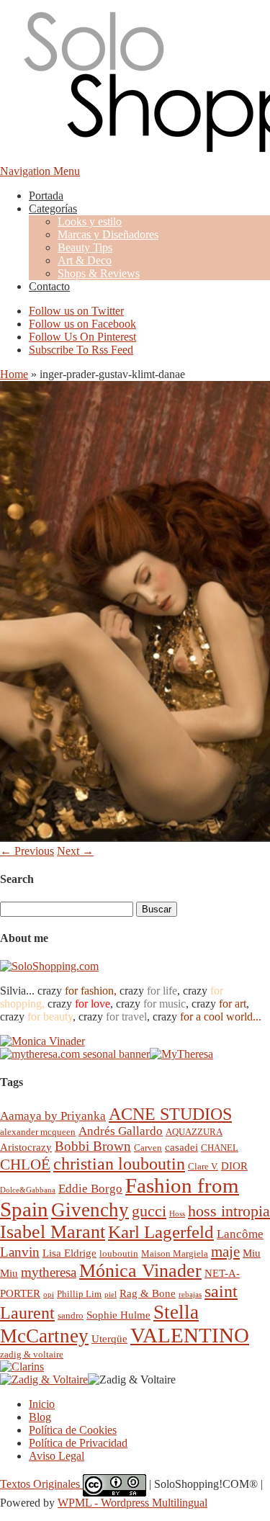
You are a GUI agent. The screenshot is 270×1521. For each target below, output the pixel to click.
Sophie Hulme (118, 1315)
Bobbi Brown (93, 1146)
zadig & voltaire (31, 1354)
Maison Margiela (174, 1253)
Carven (148, 1147)
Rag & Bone (148, 1293)
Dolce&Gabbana (27, 1190)
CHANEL (219, 1147)
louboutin (118, 1253)
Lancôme (240, 1234)
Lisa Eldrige (69, 1253)
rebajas (190, 1294)
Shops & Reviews (99, 273)
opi (48, 1294)
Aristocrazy (26, 1147)
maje (225, 1251)
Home (14, 374)
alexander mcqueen (38, 1131)
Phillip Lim (79, 1293)
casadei (181, 1147)
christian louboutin (119, 1163)
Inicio (42, 1404)
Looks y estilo (90, 221)
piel (110, 1294)
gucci (149, 1211)
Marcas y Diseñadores (108, 234)
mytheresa (48, 1272)
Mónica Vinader (140, 1270)
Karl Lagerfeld (161, 1232)
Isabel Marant (52, 1231)
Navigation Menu (40, 171)
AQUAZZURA (194, 1131)
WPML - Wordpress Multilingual (132, 1503)
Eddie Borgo (90, 1188)
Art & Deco (85, 260)
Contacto (49, 286)
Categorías (53, 208)
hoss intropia (229, 1211)
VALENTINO (189, 1335)
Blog (40, 1417)
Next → (75, 851)
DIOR (234, 1165)
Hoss (177, 1214)
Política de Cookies (73, 1430)
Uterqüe (109, 1338)
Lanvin (20, 1252)
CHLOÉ (25, 1164)
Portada (46, 195)
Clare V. (203, 1166)
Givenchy (90, 1210)
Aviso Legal (56, 1456)
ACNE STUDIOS (170, 1114)
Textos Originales (41, 1484)
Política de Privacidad (78, 1443)
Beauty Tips (85, 247)
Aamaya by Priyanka (53, 1116)
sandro (71, 1315)
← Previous (27, 851)
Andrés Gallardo (120, 1131)
